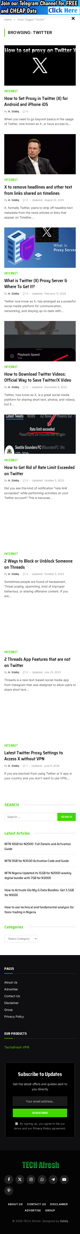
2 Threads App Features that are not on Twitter (37, 662)
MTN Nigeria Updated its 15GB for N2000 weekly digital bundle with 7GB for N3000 (37, 875)
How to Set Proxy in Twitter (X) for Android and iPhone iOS (36, 101)
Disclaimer (11, 1003)
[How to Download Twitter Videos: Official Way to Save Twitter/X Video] (40, 341)
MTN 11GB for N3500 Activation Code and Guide (36, 860)
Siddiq (64, 1221)
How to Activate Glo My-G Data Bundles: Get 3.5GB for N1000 (39, 892)
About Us (10, 982)
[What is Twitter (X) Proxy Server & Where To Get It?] (40, 247)
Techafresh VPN (16, 1047)
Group (8, 1009)
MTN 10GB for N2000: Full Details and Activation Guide (37, 846)
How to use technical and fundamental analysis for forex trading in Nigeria (39, 909)
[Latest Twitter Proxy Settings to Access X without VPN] (40, 720)
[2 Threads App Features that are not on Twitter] (40, 626)
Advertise (11, 989)
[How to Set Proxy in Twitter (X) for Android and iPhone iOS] (40, 65)
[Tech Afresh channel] (40, 7)
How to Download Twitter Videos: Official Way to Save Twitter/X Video (37, 377)
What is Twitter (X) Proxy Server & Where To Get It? (35, 283)
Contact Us (12, 996)
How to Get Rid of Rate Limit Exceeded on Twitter (39, 470)
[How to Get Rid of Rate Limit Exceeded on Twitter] (40, 435)
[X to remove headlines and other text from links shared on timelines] (40, 154)
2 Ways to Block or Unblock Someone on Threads (38, 564)
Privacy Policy (14, 1016)
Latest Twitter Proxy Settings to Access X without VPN (33, 755)
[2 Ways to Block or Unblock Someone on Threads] (40, 528)
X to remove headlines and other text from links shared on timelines (38, 190)
